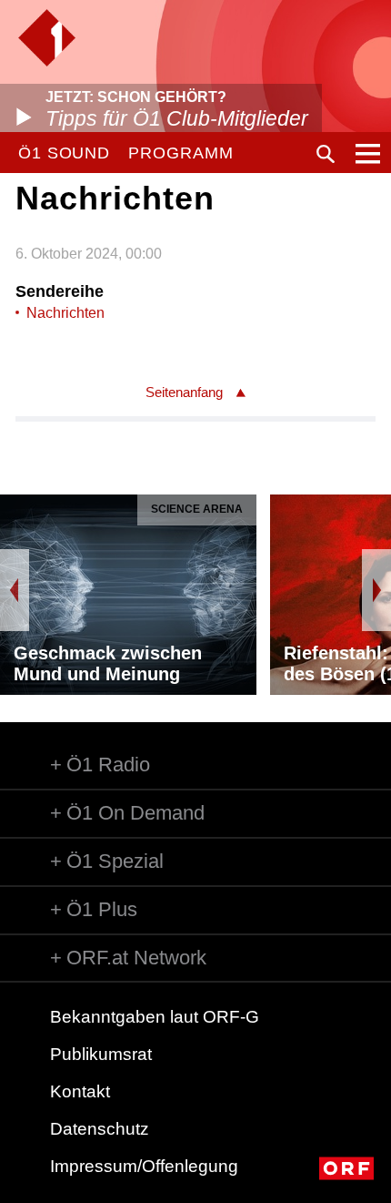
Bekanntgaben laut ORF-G (154, 1016)
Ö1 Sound (64, 153)
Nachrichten (65, 313)
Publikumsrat (101, 1054)
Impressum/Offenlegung (144, 1166)
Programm (180, 153)
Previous (14, 590)
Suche (325, 154)
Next (376, 590)
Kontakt (80, 1091)
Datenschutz (99, 1128)
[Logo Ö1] (46, 37)
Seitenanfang (184, 392)
